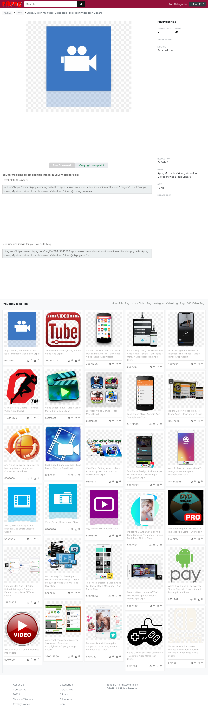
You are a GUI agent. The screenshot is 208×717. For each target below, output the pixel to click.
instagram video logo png (169, 303)
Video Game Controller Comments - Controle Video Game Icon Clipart (145, 655)
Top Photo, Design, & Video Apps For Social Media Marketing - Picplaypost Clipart (144, 474)
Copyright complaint (91, 165)
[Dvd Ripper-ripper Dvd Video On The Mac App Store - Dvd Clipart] (186, 507)
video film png (121, 303)
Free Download (62, 165)
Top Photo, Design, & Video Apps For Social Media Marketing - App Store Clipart (103, 585)
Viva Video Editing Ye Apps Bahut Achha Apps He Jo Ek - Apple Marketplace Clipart (103, 471)
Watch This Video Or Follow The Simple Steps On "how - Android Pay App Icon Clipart (185, 589)
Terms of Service (23, 699)
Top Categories (178, 4)
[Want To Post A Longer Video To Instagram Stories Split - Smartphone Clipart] (186, 447)
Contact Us (19, 689)
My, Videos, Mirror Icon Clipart (102, 528)
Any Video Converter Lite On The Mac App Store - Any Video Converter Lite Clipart (21, 468)
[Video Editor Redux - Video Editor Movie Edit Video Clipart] (63, 386)
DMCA (16, 694)
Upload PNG (197, 4)
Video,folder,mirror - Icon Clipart (62, 522)
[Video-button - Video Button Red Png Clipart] (22, 628)
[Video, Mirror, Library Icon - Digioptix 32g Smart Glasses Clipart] (22, 504)
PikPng (7, 13)
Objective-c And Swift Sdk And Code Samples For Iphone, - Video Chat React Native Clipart (145, 534)
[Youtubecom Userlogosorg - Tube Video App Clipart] (63, 329)
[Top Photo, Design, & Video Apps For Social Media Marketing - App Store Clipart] (104, 561)
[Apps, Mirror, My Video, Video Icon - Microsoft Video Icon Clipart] (78, 66)
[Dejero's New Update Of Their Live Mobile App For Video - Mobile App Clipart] (145, 571)
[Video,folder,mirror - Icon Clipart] (63, 501)
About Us (18, 684)
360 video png (195, 303)
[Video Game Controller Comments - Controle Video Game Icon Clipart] (145, 631)
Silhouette (66, 699)
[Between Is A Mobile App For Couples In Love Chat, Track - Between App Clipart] (104, 622)
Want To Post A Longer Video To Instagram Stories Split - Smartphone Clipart (185, 471)
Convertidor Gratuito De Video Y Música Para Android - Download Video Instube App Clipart (103, 353)
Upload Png (66, 689)
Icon (62, 704)
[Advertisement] (78, 138)
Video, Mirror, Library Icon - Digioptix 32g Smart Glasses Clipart (19, 528)
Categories (66, 684)
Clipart (64, 694)
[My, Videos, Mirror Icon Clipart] (104, 507)
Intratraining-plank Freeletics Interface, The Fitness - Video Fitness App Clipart (184, 353)
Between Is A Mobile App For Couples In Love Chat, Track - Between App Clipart (101, 646)
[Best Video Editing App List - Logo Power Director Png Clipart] (63, 443)
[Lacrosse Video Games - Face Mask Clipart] (104, 389)
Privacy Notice (21, 704)
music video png (141, 303)
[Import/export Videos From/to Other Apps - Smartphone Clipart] (186, 389)
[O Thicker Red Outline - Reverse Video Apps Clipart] (22, 386)
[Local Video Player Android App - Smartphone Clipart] (145, 393)
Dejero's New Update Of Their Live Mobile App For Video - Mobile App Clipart (143, 595)
